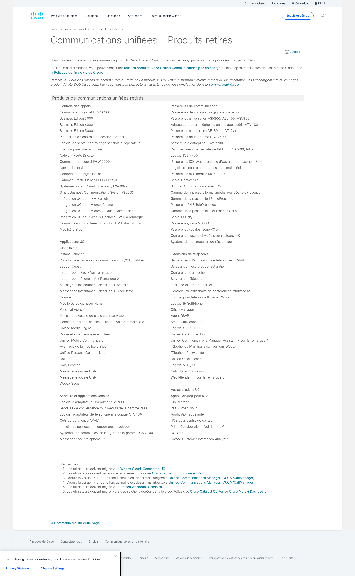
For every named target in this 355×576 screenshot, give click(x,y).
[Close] (115, 557)
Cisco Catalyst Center (206, 491)
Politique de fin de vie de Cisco (78, 72)
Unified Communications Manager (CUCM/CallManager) (211, 478)
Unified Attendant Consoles (141, 487)
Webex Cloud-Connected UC (142, 469)
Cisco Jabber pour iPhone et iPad (178, 473)
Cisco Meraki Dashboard (248, 491)
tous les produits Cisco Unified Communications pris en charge (172, 68)
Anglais (295, 51)
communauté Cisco (224, 84)
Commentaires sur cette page (76, 523)
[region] (60, 563)
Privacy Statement (19, 568)
